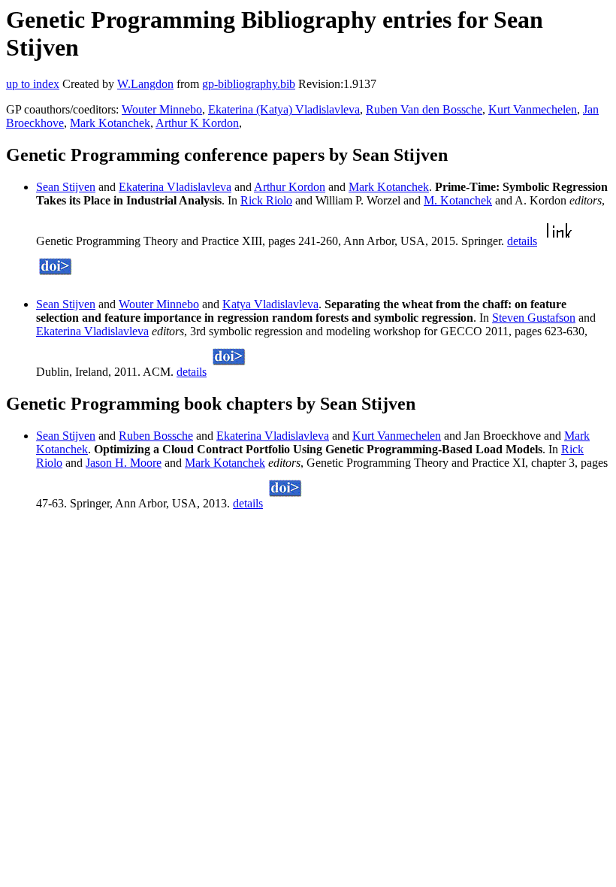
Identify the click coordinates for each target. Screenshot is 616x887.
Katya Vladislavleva (270, 304)
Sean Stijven (65, 186)
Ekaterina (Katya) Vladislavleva (284, 109)
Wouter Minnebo (162, 109)
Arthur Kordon (289, 186)
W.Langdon (145, 83)
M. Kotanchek (458, 200)
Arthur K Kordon (197, 123)
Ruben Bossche (156, 435)
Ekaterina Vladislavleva (175, 186)
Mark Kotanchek (110, 123)
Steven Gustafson (533, 317)
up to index (32, 83)
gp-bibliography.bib (248, 83)
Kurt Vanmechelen (532, 109)
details (522, 241)
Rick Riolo (266, 200)
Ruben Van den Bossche (424, 109)
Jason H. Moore (124, 462)
